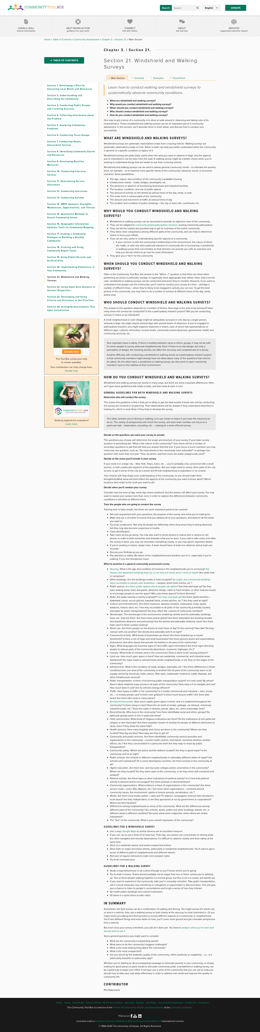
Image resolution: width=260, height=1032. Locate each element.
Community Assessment (87, 39)
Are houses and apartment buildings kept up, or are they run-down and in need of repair (159, 570)
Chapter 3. (107, 39)
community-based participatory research (156, 225)
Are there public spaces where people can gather (151, 586)
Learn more (71, 424)
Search (166, 8)
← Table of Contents (64, 60)
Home (47, 39)
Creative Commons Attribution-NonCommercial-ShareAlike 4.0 (128, 1021)
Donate (235, 8)
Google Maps (129, 831)
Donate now (71, 370)
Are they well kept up (169, 597)
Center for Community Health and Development (138, 1007)
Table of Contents (62, 39)
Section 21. (121, 39)
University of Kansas (181, 1007)
